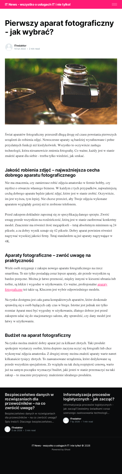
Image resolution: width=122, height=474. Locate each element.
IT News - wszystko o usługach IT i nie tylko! (38, 4)
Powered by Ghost (61, 449)
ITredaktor (20, 45)
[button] (114, 4)
